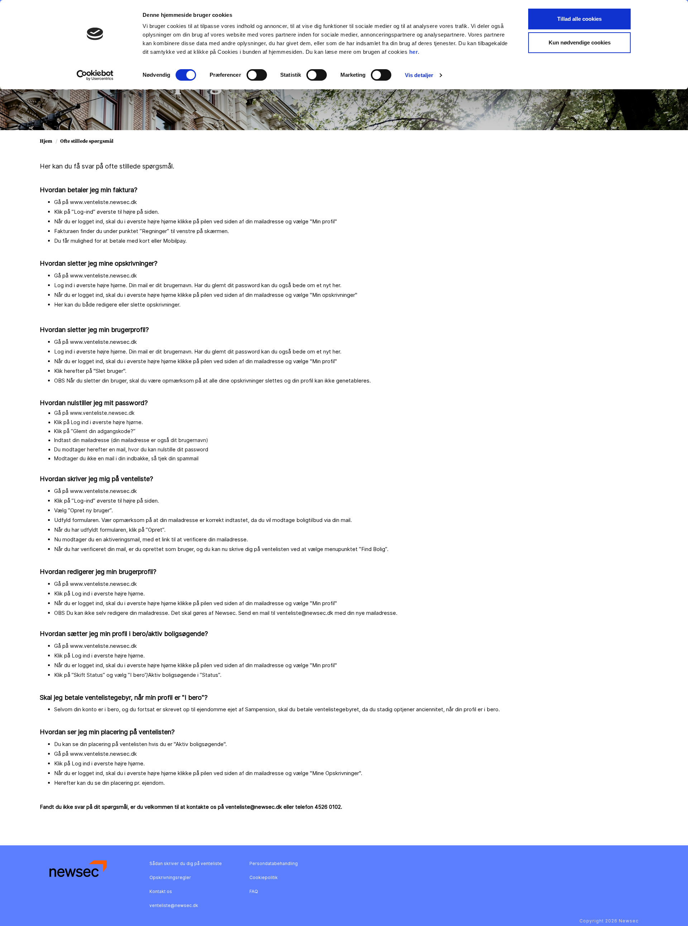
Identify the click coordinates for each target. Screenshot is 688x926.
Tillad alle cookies (579, 19)
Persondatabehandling (273, 863)
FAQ (253, 891)
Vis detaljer (419, 75)
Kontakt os (160, 891)
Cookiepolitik (263, 877)
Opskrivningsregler (170, 877)
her (413, 52)
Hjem (46, 141)
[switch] (257, 75)
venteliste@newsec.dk (173, 905)
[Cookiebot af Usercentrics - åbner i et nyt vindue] (95, 75)
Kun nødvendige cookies (580, 42)
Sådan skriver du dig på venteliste (185, 863)
